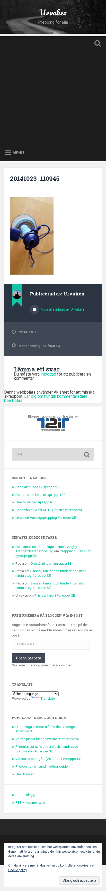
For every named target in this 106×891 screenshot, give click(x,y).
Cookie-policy (17, 870)
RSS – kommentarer (30, 802)
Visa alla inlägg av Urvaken (62, 309)
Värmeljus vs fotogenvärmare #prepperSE (47, 739)
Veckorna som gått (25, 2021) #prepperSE (48, 759)
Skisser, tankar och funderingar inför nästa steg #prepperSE (50, 573)
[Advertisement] (53, 89)
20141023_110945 (34, 178)
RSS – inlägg (25, 795)
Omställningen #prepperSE (35, 502)
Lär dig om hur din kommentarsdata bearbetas (45, 398)
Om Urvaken (24, 774)
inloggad (48, 374)
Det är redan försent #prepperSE (40, 495)
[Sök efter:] (53, 454)
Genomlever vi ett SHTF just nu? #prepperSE (49, 510)
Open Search (96, 44)
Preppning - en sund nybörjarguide (41, 766)
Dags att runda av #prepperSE (38, 487)
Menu (18, 152)
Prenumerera (28, 658)
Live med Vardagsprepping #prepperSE (45, 517)
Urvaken (53, 12)
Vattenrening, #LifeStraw (39, 346)
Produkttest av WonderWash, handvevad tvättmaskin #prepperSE (46, 748)
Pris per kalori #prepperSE (54, 595)
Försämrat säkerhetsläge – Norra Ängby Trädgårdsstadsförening (46, 549)
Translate (47, 698)
